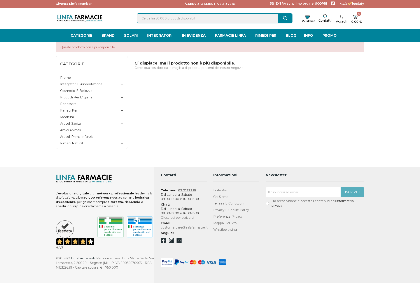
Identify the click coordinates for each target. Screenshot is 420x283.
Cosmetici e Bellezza (76, 91)
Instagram (171, 242)
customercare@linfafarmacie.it (184, 227)
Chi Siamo (221, 197)
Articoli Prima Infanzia (76, 137)
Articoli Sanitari (71, 124)
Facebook (163, 241)
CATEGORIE (72, 64)
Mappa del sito (225, 223)
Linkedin (179, 242)
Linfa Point (221, 190)
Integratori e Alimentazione (81, 84)
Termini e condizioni (228, 203)
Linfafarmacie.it (82, 258)
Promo (65, 78)
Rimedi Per (68, 110)
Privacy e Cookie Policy (231, 210)
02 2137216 (226, 4)
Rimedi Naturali (72, 143)
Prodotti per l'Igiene (76, 97)
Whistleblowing (225, 230)
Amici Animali (70, 130)
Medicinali (67, 117)
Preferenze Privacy (228, 216)
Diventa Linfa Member (74, 4)
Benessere (68, 104)
